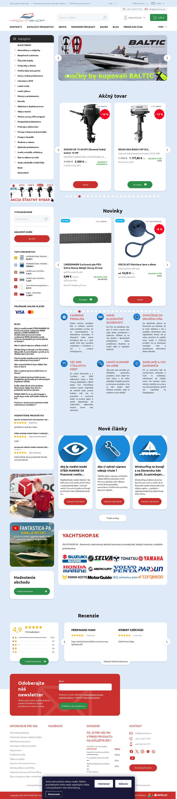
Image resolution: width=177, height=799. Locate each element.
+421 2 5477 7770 (142, 738)
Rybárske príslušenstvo (28, 147)
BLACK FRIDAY (24, 45)
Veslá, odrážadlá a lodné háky (31, 162)
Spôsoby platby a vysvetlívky (22, 767)
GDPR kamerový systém (79, 3)
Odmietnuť (104, 783)
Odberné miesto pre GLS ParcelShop (25, 772)
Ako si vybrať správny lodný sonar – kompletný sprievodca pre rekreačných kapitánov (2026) (32, 379)
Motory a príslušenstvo (28, 96)
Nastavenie (54, 794)
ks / (32, 238)
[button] (62, 58)
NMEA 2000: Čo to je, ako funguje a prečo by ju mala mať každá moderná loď (30, 396)
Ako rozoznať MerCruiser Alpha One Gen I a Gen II (30, 365)
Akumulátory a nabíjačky (29, 50)
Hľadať (105, 17)
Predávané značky (17, 754)
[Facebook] (131, 751)
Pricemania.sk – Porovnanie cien (136, 785)
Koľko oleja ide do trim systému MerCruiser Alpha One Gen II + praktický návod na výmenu (28, 387)
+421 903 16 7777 (142, 744)
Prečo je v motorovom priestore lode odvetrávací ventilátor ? (31, 403)
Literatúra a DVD (25, 81)
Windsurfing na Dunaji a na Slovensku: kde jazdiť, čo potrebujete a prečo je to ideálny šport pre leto (31, 351)
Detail (85, 299)
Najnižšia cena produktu (97, 746)
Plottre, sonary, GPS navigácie (31, 116)
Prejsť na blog (113, 518)
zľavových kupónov (92, 697)
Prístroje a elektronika (28, 126)
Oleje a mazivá (24, 111)
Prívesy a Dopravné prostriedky (32, 132)
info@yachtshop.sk (143, 733)
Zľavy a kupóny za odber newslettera (25, 776)
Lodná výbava (24, 91)
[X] (137, 751)
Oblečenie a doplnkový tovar (31, 106)
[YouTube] (132, 758)
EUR (159, 3)
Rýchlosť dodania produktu (98, 763)
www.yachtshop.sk (35, 785)
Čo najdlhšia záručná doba (98, 758)
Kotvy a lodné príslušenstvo (30, 75)
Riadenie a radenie (26, 142)
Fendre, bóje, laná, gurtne (29, 70)
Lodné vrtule (23, 86)
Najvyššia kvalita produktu (98, 752)
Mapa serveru (15, 750)
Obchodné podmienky (19, 3)
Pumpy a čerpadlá (26, 137)
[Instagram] (142, 751)
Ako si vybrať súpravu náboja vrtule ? (31, 345)
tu (79, 787)
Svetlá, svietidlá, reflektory (30, 152)
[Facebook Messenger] (148, 751)
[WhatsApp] (153, 751)
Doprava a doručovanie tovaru (23, 763)
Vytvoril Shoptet (139, 795)
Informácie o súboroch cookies (23, 746)
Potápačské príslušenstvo (29, 121)
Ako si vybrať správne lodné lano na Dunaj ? (30, 371)
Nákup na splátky (17, 759)
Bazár (20, 167)
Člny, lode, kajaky (25, 60)
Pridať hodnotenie (25, 591)
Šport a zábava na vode (28, 157)
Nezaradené (23, 172)
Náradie (21, 101)
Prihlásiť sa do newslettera (73, 706)
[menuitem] (17, 27)
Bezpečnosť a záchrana (28, 55)
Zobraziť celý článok (75, 501)
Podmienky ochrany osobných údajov (49, 3)
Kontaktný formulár (143, 767)
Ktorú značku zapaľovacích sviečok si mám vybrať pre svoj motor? (31, 359)
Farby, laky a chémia (27, 65)
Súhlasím (123, 783)
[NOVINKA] (140, 240)
